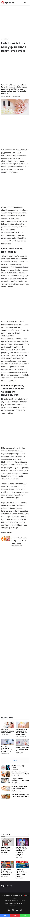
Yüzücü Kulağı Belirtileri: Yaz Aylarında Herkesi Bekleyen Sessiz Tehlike (21, 873)
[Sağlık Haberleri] (8, 2)
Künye (18, 900)
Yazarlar (14, 900)
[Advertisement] (15, 21)
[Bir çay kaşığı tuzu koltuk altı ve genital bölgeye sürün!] (5, 788)
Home (4, 39)
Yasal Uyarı (22, 903)
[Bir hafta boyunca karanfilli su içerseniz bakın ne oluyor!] (5, 774)
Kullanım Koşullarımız (15, 906)
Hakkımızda (8, 900)
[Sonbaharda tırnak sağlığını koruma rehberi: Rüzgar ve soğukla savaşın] (22, 725)
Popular (15, 760)
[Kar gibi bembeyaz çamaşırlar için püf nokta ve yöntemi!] (5, 780)
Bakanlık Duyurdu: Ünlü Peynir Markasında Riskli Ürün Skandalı (6, 872)
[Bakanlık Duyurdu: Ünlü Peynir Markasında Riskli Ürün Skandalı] (7, 864)
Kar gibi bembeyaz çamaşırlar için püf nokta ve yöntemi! (20, 780)
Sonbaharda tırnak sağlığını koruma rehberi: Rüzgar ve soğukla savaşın (21, 732)
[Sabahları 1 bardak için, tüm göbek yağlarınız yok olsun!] (5, 796)
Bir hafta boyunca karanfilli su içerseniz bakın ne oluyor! (20, 773)
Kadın (8, 39)
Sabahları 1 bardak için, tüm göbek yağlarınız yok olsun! (20, 795)
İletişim (23, 900)
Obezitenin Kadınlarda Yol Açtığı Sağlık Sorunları (7, 731)
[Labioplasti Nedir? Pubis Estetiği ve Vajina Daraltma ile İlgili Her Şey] (5, 538)
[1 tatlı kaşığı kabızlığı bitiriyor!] (5, 767)
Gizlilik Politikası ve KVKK (11, 903)
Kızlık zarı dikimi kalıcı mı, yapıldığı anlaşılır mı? (22, 749)
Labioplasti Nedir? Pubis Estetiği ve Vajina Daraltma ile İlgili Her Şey (20, 540)
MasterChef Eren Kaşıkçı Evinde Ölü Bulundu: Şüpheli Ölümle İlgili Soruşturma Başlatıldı (21, 851)
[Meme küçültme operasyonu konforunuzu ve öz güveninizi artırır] (7, 742)
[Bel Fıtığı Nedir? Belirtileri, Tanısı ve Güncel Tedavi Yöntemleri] (7, 841)
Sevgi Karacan (6, 96)
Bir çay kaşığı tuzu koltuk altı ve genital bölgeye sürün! (19, 788)
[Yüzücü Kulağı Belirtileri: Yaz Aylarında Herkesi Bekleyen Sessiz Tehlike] (22, 864)
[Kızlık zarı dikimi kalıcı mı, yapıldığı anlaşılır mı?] (22, 742)
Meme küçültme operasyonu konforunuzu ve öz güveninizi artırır (6, 749)
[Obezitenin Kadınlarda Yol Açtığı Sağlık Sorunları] (7, 725)
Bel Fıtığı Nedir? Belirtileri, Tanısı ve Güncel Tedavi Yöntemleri (7, 849)
